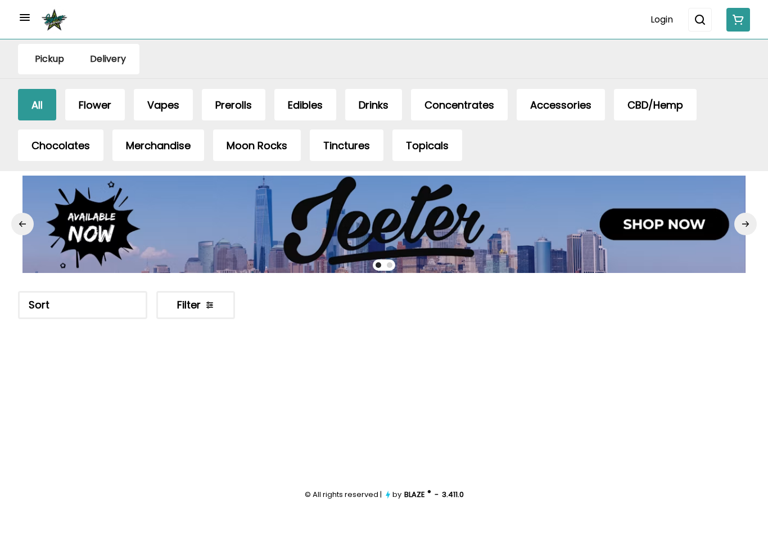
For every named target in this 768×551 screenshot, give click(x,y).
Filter (189, 305)
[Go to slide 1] (378, 265)
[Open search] (700, 19)
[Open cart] (736, 19)
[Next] (745, 224)
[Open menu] (24, 17)
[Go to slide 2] (389, 265)
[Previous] (22, 224)
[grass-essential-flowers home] (54, 20)
